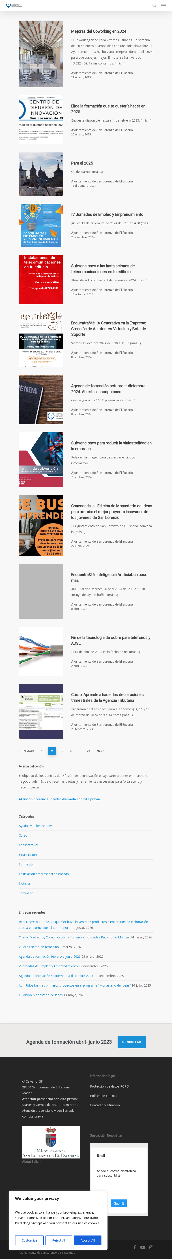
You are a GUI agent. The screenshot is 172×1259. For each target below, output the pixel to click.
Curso (23, 835)
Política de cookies (103, 1096)
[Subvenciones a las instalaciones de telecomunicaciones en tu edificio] (41, 279)
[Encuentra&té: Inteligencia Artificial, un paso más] (41, 591)
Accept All (88, 1240)
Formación (26, 864)
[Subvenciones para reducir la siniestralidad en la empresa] (41, 459)
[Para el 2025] (41, 174)
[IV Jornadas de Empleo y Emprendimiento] (41, 225)
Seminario (26, 893)
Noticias (25, 883)
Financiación (28, 854)
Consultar (131, 1042)
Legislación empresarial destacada (44, 874)
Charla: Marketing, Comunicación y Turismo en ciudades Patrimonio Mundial (74, 937)
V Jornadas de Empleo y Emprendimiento (48, 966)
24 (88, 751)
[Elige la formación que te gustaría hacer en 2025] (41, 119)
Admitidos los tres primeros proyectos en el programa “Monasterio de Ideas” (75, 985)
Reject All (59, 1240)
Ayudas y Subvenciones (36, 826)
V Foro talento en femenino (39, 947)
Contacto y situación (105, 1105)
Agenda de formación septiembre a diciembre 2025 (56, 976)
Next (100, 751)
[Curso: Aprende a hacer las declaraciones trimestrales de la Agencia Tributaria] (41, 711)
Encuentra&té (29, 845)
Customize (29, 1240)
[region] (58, 1220)
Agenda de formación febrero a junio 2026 (50, 956)
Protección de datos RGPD (109, 1086)
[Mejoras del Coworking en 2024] (41, 54)
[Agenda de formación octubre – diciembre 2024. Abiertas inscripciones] (41, 399)
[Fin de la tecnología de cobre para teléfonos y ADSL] (41, 651)
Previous (28, 751)
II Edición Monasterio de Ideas (41, 995)
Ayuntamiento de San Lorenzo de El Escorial (102, 73)
